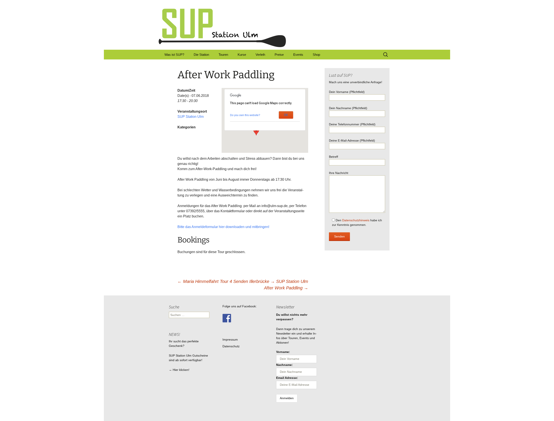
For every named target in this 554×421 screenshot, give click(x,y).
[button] (256, 131)
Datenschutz (231, 346)
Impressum (230, 339)
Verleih (260, 54)
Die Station (201, 54)
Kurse (242, 54)
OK (286, 115)
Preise (279, 54)
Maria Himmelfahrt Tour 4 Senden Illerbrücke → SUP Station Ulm (242, 281)
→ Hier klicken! (179, 370)
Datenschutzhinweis (355, 220)
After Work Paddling (286, 287)
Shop (316, 54)
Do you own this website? (245, 115)
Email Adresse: (287, 378)
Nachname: (284, 365)
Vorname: (283, 352)
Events (298, 54)
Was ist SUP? (174, 54)
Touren (223, 54)
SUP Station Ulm (190, 116)
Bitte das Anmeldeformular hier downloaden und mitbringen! (223, 227)
